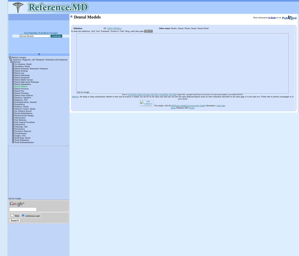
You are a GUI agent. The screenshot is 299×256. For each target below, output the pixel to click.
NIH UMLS (154, 94)
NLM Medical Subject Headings (139, 94)
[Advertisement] (182, 62)
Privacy (192, 108)
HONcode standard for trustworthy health (188, 105)
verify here (220, 105)
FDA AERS (173, 94)
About (173, 108)
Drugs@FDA (163, 94)
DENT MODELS (114, 28)
